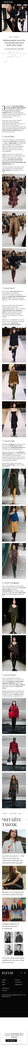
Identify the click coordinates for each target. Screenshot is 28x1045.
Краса (3, 984)
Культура (17, 980)
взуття (5, 813)
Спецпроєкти (5, 988)
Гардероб (16, 37)
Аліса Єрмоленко (16, 52)
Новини (4, 980)
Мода (10, 37)
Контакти (4, 990)
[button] (2, 2)
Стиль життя (18, 982)
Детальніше (14, 1037)
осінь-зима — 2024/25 (15, 813)
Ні (19, 1040)
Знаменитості (18, 984)
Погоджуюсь (11, 1040)
